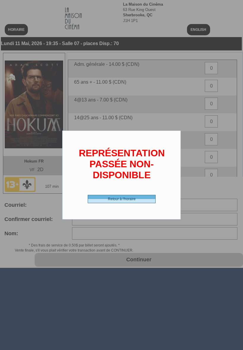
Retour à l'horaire (122, 199)
